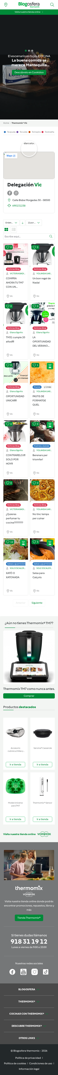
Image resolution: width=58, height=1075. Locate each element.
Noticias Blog (13, 269)
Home (6, 123)
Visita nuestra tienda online (27, 12)
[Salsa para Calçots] (42, 550)
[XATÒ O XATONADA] (15, 550)
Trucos (37, 387)
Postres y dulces (41, 446)
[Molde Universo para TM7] (15, 786)
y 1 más (47, 387)
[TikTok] (45, 972)
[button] (52, 4)
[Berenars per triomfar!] (42, 432)
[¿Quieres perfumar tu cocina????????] (15, 491)
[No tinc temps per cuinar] (42, 491)
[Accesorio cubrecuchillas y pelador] (15, 731)
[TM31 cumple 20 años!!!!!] (15, 314)
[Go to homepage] (29, 5)
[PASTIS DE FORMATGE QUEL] (42, 373)
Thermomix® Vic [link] (19, 123)
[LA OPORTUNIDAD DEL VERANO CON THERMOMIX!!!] (42, 314)
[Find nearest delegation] (5, 4)
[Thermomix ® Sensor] (42, 786)
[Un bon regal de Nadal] (42, 256)
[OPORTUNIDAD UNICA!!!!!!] (15, 373)
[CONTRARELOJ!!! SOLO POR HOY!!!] (15, 432)
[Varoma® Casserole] (42, 731)
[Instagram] (34, 972)
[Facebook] (12, 972)
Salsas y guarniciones (17, 564)
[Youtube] (23, 972)
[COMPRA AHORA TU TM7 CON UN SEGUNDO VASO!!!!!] (15, 256)
